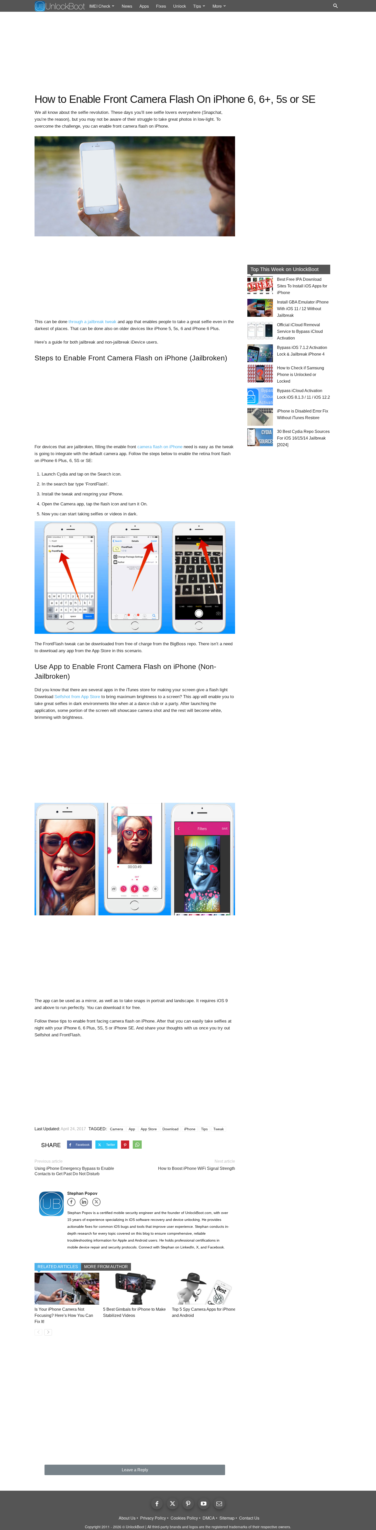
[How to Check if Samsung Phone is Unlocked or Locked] (260, 374)
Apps (144, 6)
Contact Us (249, 1518)
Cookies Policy (184, 1518)
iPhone (189, 1129)
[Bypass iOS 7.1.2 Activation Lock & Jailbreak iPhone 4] (260, 353)
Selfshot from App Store (77, 696)
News (127, 6)
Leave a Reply (135, 1470)
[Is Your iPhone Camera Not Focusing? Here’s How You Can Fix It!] (67, 1289)
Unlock (179, 6)
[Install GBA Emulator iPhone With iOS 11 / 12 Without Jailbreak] (260, 308)
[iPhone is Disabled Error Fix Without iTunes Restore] (260, 417)
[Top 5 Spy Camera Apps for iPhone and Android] (204, 1289)
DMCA (209, 1518)
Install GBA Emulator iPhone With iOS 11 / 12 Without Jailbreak (303, 309)
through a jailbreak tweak (92, 321)
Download (170, 1129)
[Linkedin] (85, 1203)
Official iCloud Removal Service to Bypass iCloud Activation (300, 331)
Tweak (218, 1129)
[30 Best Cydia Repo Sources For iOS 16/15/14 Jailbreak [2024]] (260, 437)
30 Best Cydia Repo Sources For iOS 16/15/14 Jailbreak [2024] (303, 438)
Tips (197, 6)
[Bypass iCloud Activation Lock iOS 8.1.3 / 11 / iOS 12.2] (260, 396)
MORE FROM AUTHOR (106, 1267)
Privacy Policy (153, 1518)
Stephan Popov (82, 1193)
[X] (98, 1203)
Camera (116, 1129)
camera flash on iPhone (159, 446)
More (217, 6)
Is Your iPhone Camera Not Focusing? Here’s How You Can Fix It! (64, 1315)
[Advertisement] (188, 52)
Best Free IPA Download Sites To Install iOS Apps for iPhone (302, 286)
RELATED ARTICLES (58, 1267)
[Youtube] (203, 1503)
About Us (127, 1518)
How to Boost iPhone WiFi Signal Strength (196, 1168)
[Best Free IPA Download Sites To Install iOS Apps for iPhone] (260, 285)
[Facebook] (73, 1203)
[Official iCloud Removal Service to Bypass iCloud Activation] (260, 330)
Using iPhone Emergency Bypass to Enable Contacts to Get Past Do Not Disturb (74, 1171)
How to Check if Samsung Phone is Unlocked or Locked (300, 374)
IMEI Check (99, 6)
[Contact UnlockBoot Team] (219, 1503)
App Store (149, 1129)
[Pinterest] (188, 1503)
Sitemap (227, 1518)
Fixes (161, 6)
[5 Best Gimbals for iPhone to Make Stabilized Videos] (135, 1289)
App (132, 1129)
